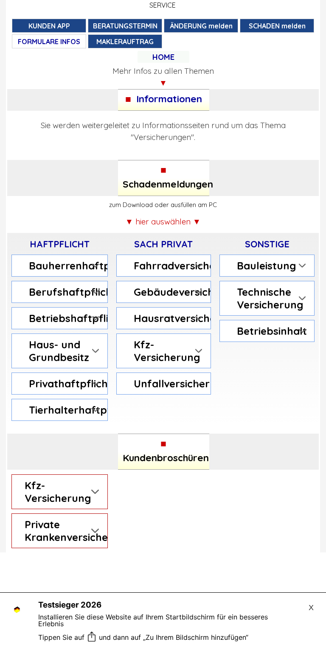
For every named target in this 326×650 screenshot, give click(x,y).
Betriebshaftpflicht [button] (66, 318)
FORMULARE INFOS (49, 41)
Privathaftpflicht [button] (66, 383)
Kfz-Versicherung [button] (167, 351)
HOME (163, 57)
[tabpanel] (163, 57)
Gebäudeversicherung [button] (170, 292)
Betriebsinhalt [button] (272, 331)
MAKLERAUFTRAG (125, 41)
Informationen (169, 98)
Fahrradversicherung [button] (170, 265)
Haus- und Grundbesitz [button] (59, 351)
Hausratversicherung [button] (170, 318)
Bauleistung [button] (266, 265)
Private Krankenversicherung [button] (64, 531)
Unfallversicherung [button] (170, 383)
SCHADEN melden (277, 26)
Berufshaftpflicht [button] (66, 292)
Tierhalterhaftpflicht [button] (66, 409)
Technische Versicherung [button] (270, 298)
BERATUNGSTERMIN (125, 26)
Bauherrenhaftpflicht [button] (66, 265)
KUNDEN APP (49, 26)
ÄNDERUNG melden (201, 26)
